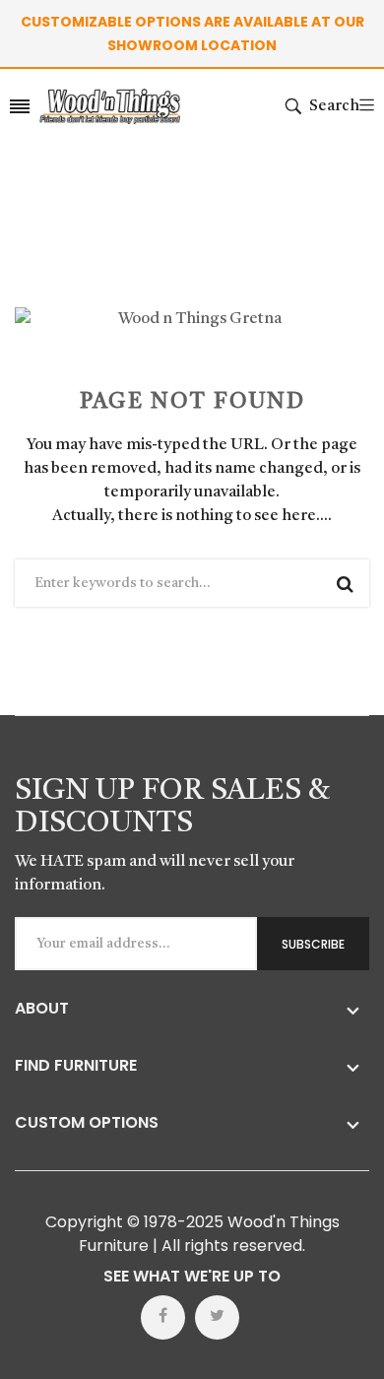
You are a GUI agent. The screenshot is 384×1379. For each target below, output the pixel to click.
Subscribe (313, 944)
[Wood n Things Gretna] (109, 106)
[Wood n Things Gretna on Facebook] (163, 1317)
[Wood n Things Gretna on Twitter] (217, 1317)
